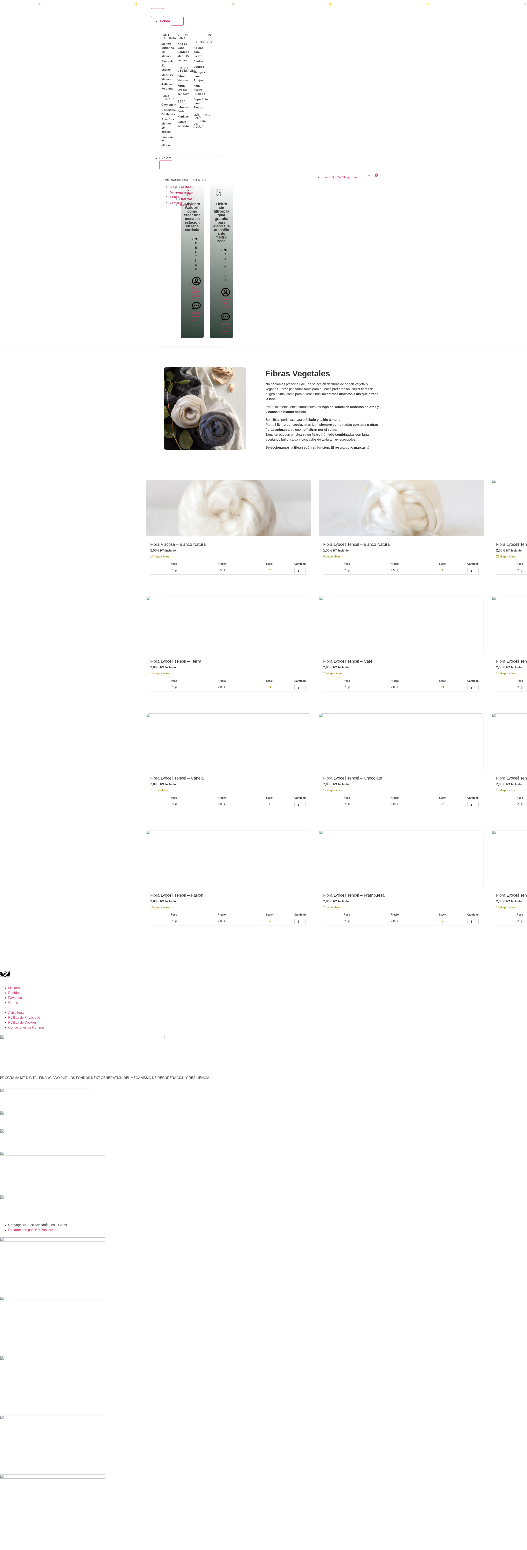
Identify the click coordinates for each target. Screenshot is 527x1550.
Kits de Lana (183, 37)
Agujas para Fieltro (198, 52)
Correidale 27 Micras (167, 112)
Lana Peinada (168, 97)
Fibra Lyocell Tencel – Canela (177, 778)
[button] (308, 486)
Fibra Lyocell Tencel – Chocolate (352, 778)
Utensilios (203, 42)
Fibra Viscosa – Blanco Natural (178, 544)
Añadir (160, 581)
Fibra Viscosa (183, 78)
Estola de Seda (183, 124)
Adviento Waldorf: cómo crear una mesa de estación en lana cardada (192, 217)
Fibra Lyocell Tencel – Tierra (175, 661)
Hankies (183, 116)
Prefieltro (203, 35)
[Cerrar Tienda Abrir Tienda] (177, 21)
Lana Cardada (168, 37)
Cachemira (167, 104)
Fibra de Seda (183, 109)
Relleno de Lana (167, 86)
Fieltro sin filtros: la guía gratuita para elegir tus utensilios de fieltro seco (221, 222)
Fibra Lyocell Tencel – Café (347, 661)
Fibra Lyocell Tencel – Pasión (176, 895)
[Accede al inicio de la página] (148, 177)
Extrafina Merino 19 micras (167, 125)
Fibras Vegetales (186, 69)
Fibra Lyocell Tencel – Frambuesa (354, 895)
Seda (181, 101)
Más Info (180, 581)
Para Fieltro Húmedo (199, 89)
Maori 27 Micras (167, 77)
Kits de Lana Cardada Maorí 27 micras (183, 52)
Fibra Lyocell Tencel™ (183, 89)
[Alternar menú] (157, 12)
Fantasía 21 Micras (167, 65)
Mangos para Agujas (199, 76)
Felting (196, 256)
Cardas (198, 61)
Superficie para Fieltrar (199, 103)
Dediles (199, 66)
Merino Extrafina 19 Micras (167, 50)
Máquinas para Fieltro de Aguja (202, 120)
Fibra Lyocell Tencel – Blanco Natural (357, 544)
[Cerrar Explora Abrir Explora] (165, 165)
